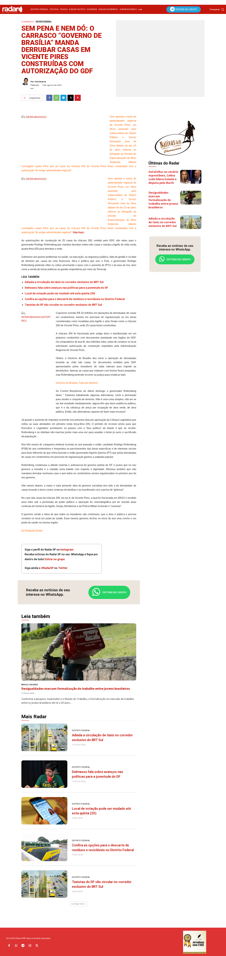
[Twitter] (37, 946)
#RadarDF (47, 568)
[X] (70, 98)
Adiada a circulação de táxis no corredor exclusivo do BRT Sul (64, 282)
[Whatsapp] (16, 946)
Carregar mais (77, 903)
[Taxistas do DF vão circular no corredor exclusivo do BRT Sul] (44, 884)
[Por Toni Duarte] (26, 81)
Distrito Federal (43, 21)
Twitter (62, 568)
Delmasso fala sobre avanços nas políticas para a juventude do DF (66, 287)
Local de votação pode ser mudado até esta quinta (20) (60, 293)
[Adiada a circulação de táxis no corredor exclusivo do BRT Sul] (44, 737)
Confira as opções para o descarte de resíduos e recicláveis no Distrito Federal (75, 299)
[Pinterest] (78, 98)
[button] (218, 9)
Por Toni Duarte (38, 82)
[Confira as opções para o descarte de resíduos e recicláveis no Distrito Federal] (44, 847)
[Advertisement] (175, 323)
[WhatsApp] (56, 98)
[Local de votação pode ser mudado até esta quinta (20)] (44, 810)
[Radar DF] (12, 9)
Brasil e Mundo (29, 685)
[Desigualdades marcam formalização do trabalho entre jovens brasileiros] (78, 652)
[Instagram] (30, 946)
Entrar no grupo (55, 559)
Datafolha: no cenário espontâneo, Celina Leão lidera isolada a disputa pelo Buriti (163, 177)
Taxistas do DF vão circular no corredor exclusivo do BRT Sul (63, 304)
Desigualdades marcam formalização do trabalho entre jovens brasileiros (75, 688)
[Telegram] (63, 98)
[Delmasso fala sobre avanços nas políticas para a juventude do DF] (44, 774)
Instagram (66, 549)
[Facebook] (49, 98)
